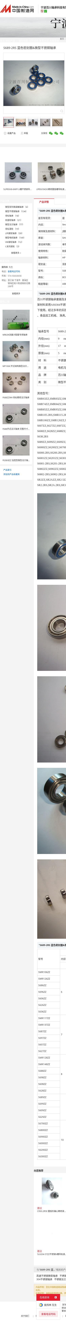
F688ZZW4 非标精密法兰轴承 (16, 397)
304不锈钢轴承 (44, 1279)
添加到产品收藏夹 (11, 474)
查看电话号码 (14, 271)
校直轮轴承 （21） (13, 220)
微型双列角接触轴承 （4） (17, 207)
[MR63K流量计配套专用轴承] (16, 319)
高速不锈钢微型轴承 (47, 1275)
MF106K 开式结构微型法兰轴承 (17, 366)
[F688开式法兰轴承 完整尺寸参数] (16, 413)
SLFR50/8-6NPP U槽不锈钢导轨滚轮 (19, 189)
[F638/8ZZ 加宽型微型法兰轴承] (16, 445)
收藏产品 (11, 133)
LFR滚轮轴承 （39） (14, 233)
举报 (26, 133)
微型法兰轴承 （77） (14, 224)
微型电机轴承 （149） (15, 237)
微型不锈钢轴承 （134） (16, 211)
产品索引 (7, 470)
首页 (62, 38)
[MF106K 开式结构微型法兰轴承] (16, 351)
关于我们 (25, 1316)
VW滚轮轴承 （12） (14, 242)
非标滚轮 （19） (12, 229)
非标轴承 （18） (12, 215)
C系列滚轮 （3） (12, 246)
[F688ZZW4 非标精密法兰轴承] (16, 382)
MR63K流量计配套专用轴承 (15, 334)
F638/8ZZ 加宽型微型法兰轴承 (16, 460)
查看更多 (16, 252)
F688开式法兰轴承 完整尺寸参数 (17, 428)
